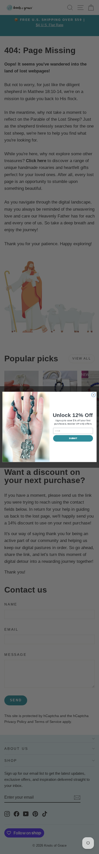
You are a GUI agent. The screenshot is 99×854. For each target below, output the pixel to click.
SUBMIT (73, 438)
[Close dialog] (93, 395)
